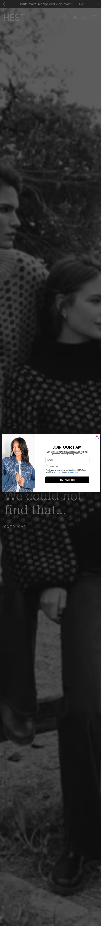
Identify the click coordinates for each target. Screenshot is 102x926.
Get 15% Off (66, 479)
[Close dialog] (96, 437)
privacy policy (72, 472)
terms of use (57, 472)
